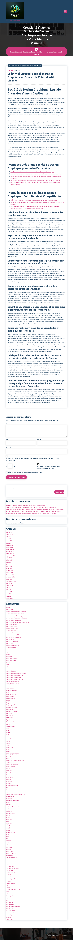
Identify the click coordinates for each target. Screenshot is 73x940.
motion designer (11, 813)
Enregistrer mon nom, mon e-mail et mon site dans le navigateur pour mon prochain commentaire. (32, 459)
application (9, 656)
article (8, 662)
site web (8, 874)
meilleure (9, 809)
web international (11, 913)
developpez (9, 709)
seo (7, 862)
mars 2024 (9, 594)
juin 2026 (8, 537)
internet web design (12, 785)
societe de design (35, 66)
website (8, 917)
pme (7, 834)
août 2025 (9, 558)
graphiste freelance (12, 764)
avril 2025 (9, 566)
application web (11, 660)
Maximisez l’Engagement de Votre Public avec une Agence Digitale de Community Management (35, 509)
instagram (9, 783)
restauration (10, 860)
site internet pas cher (12, 868)
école (7, 728)
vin (7, 898)
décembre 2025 (10, 549)
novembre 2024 (10, 577)
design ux (8, 703)
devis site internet (11, 711)
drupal (8, 724)
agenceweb (9, 650)
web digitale (9, 908)
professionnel (10, 843)
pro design (9, 841)
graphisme (25, 66)
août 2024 (9, 583)
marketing (9, 798)
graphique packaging (12, 754)
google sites (9, 747)
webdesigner (10, 915)
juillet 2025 (9, 560)
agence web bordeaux (12, 645)
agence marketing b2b (13, 635)
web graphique (10, 911)
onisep (8, 817)
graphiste (9, 762)
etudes (8, 732)
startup (8, 887)
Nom (8, 439)
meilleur (8, 804)
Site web (8, 448)
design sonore (10, 696)
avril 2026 (9, 541)
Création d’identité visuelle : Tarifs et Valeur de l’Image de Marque (25, 505)
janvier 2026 (9, 547)
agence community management (16, 616)
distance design (10, 722)
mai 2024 (8, 590)
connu (8, 686)
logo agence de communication (15, 794)
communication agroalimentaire (16, 673)
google (8, 745)
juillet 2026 (9, 534)
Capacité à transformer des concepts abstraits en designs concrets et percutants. (35, 180)
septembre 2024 (11, 581)
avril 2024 (9, 592)
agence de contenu (11, 624)
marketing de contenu (12, 800)
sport (7, 885)
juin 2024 (8, 587)
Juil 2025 (11, 70)
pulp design (9, 855)
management (10, 796)
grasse (8, 768)
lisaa (7, 790)
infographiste (10, 781)
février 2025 (9, 570)
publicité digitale (11, 853)
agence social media (12, 641)
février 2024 (9, 596)
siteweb (8, 881)
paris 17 (8, 830)
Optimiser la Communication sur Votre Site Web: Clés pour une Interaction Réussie (31, 507)
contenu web (10, 688)
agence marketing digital (13, 637)
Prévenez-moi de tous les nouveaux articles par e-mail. (25, 472)
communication (11, 671)
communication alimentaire (14, 675)
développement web (12, 707)
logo (7, 792)
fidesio (8, 737)
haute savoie (10, 771)
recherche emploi (11, 858)
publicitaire (9, 851)
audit (7, 664)
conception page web (12, 684)
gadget (8, 743)
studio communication (13, 889)
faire (7, 734)
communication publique (13, 677)
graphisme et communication (15, 760)
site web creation (11, 877)
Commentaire (10, 424)
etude (7, 730)
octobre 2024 (10, 579)
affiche (8, 607)
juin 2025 (8, 562)
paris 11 (8, 826)
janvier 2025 (9, 573)
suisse (8, 891)
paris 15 (8, 828)
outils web (9, 819)
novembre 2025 (10, 551)
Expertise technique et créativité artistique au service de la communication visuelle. (36, 174)
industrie (8, 779)
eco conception (10, 726)
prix (7, 838)
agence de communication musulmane (17, 622)
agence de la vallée (11, 626)
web (7, 900)
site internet (10, 866)
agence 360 (9, 609)
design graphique (11, 694)
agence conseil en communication (16, 618)
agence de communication (14, 620)
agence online (10, 639)
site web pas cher (11, 879)
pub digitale (9, 847)
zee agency (9, 919)
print (7, 836)
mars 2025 (9, 568)
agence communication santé (15, 614)
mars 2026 (9, 543)
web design (9, 902)
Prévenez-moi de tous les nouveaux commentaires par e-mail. (48, 467)
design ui (8, 701)
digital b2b (9, 713)
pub (7, 845)
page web (9, 824)
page (7, 821)
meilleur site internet (12, 807)
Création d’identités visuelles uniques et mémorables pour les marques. (32, 172)
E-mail (39, 439)
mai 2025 (8, 564)
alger (7, 652)
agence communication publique (16, 611)
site (7, 864)
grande (8, 751)
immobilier (9, 777)
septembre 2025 (11, 556)
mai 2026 (8, 539)
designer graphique (15, 66)
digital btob (9, 715)
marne (8, 802)
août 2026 (9, 532)
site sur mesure (10, 872)
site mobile (9, 870)
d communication (11, 690)
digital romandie (11, 720)
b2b (7, 667)
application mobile (12, 658)
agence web (9, 643)
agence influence (11, 633)
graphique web (10, 756)
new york (8, 815)
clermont (9, 669)
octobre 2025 (10, 553)
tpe (7, 894)
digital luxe (9, 718)
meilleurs (9, 811)
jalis (7, 788)
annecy (8, 654)
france (8, 741)
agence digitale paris (12, 628)
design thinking (10, 698)
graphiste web (10, 766)
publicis (8, 849)
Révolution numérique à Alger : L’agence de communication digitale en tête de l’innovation (33, 511)
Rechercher (12, 489)
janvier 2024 (9, 598)
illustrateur (9, 773)
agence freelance (11, 631)
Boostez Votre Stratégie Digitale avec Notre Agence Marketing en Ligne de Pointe (31, 513)
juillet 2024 (9, 585)
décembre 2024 (10, 575)
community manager (12, 681)
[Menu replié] (65, 11)
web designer (10, 904)
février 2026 (9, 545)
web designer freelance (13, 906)
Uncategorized (10, 896)
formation (9, 739)
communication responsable (14, 679)
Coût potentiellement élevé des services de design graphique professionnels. (34, 200)
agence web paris (11, 648)
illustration (9, 775)
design (8, 692)
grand (7, 749)
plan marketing (10, 832)
